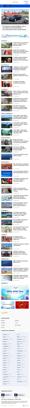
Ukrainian (21, 376)
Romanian (21, 355)
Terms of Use (11, 405)
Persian (20, 346)
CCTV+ (2, 327)
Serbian (20, 360)
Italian (6, 379)
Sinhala (20, 362)
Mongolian (21, 339)
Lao (19, 334)
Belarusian (8, 339)
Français (3, 322)
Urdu (19, 379)
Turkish (20, 374)
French (6, 360)
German (6, 362)
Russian (20, 358)
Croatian (7, 348)
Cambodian (6, 346)
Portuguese (22, 351)
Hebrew (6, 369)
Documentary (18, 325)
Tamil (19, 369)
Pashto (20, 353)
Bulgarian (7, 344)
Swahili (20, 367)
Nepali (19, 344)
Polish (20, 348)
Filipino (6, 358)
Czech (6, 351)
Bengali (5, 341)
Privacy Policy (4, 405)
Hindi (5, 372)
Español (17, 320)
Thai (19, 372)
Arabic (6, 336)
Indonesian (9, 376)
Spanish (20, 365)
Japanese (7, 381)
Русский (3, 325)
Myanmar (22, 341)
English (3, 320)
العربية (16, 322)
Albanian (6, 334)
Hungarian (7, 374)
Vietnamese (22, 381)
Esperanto (7, 355)
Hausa (6, 367)
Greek (6, 365)
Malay (21, 336)
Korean (6, 383)
